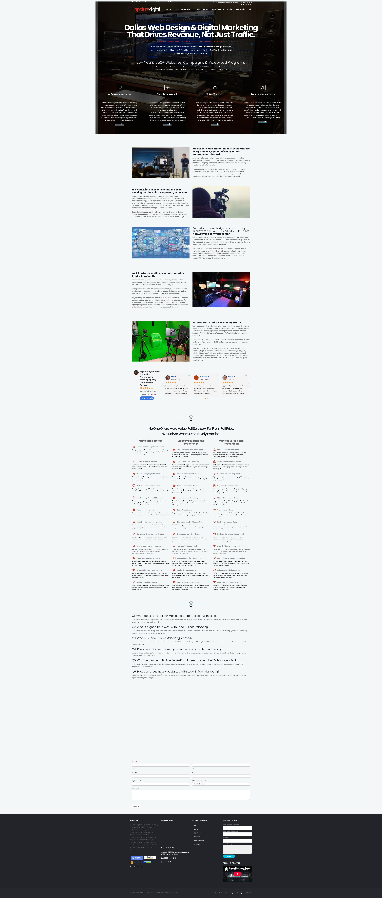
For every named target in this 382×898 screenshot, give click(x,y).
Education (148, 2)
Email (134, 773)
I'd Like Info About (199, 781)
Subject (195, 773)
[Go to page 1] (205, 398)
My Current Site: (137, 781)
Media (229, 9)
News (164, 2)
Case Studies (240, 9)
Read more (119, 124)
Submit (136, 806)
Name (134, 762)
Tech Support (199, 841)
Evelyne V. (204, 376)
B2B (132, 2)
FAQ (195, 825)
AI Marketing (181, 9)
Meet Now (171, 2)
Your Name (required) (231, 825)
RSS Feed (197, 833)
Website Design (202, 9)
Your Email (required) (230, 831)
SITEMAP (197, 844)
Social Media (216, 9)
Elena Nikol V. (233, 376)
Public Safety (139, 2)
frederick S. (176, 376)
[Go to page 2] (207, 398)
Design (189, 9)
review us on (146, 398)
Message (135, 789)
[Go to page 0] (204, 398)
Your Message (228, 844)
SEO (224, 9)
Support (197, 837)
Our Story (169, 9)
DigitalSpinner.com (136, 867)
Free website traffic (168, 848)
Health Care (157, 2)
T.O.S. (196, 829)
